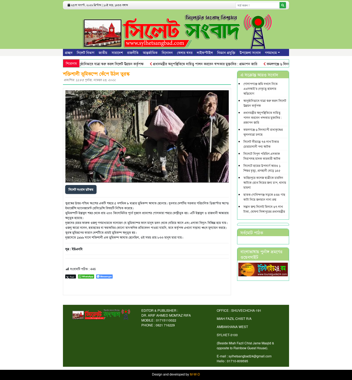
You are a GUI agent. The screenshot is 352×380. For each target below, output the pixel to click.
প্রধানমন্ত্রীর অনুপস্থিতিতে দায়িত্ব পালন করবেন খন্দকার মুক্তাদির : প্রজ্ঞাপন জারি (196, 63)
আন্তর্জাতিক (150, 52)
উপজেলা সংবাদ (250, 52)
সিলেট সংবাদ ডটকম (80, 189)
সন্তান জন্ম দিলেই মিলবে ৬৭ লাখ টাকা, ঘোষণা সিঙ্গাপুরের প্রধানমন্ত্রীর (264, 209)
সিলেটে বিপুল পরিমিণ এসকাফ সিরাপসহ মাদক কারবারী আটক (261, 156)
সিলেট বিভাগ (85, 52)
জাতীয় (103, 52)
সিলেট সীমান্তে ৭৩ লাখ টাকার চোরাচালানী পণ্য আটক (261, 144)
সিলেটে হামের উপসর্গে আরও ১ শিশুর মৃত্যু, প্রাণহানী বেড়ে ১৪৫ (261, 168)
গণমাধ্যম (271, 52)
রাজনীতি (133, 52)
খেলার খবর (184, 52)
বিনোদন (167, 52)
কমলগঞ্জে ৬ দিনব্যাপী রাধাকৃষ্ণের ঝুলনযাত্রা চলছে (290, 63)
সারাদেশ (117, 52)
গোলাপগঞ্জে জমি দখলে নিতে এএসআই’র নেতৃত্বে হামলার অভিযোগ (260, 88)
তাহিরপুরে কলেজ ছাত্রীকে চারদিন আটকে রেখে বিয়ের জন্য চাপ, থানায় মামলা (264, 182)
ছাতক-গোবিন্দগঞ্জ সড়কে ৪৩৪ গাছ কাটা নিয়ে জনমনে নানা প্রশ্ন (264, 197)
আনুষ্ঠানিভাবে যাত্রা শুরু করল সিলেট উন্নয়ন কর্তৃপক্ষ (100, 63)
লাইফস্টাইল (205, 52)
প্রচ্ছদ (69, 52)
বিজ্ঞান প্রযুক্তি (226, 52)
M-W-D (195, 374)
